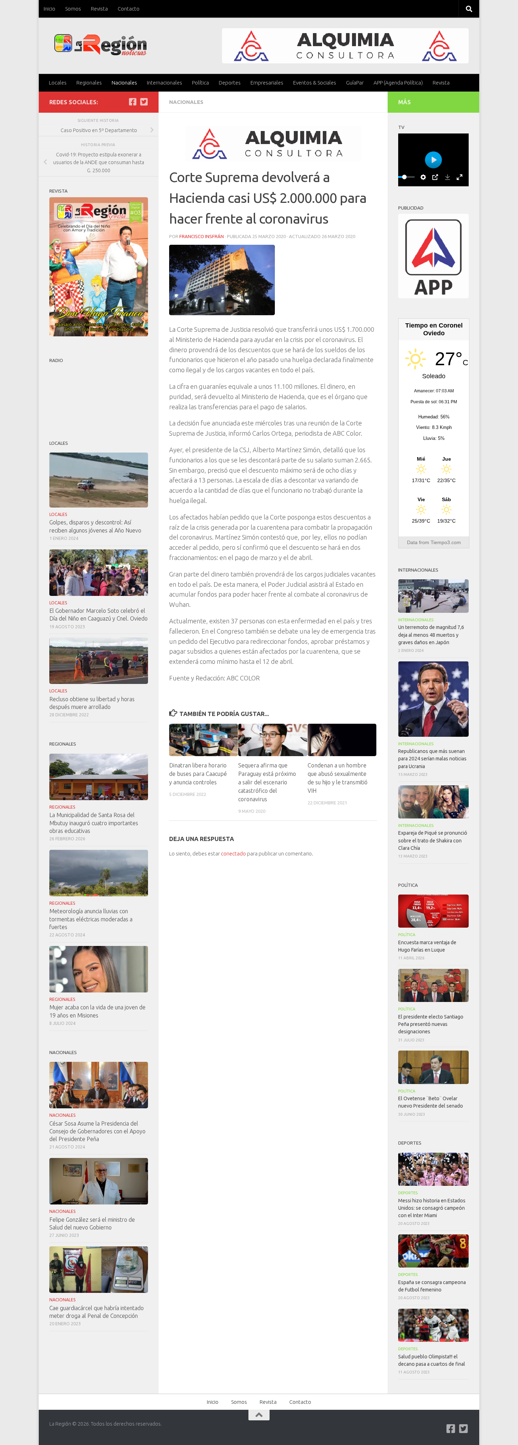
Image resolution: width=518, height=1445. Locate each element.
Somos (73, 9)
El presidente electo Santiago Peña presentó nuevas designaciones (430, 1024)
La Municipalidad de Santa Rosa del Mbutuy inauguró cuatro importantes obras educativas (93, 823)
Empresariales (267, 83)
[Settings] (423, 177)
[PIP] (435, 177)
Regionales (89, 83)
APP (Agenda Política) (398, 83)
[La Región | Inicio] (100, 45)
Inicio (49, 9)
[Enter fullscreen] (459, 177)
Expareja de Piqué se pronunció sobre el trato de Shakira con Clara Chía (432, 840)
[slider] (404, 177)
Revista (99, 9)
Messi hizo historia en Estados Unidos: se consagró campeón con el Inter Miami (431, 1208)
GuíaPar (355, 83)
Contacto (129, 9)
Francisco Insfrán (201, 236)
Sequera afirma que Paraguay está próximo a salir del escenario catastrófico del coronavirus (267, 782)
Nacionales (124, 83)
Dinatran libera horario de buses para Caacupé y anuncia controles (198, 773)
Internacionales (164, 83)
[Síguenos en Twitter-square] (144, 102)
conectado (233, 854)
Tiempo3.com (446, 542)
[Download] (447, 177)
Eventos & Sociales (314, 83)
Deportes (230, 83)
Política (200, 83)
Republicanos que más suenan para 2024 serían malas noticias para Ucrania (432, 758)
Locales (58, 83)
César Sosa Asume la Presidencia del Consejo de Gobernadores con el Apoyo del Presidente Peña (97, 1131)
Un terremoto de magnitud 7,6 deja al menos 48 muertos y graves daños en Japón (431, 634)
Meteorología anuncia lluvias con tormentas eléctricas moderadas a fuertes (90, 919)
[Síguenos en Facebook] (132, 102)
